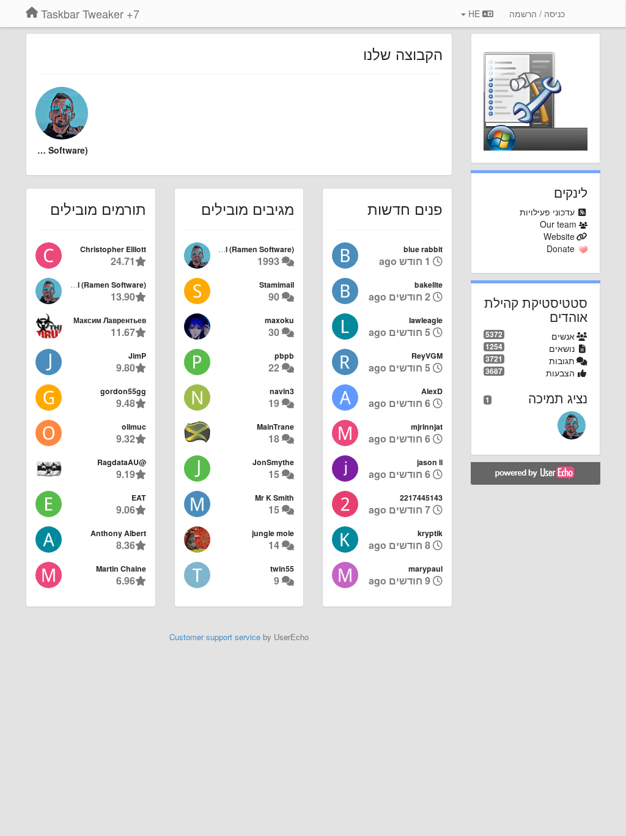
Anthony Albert (118, 533)
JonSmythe (273, 462)
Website (559, 236)
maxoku (279, 320)
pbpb (284, 355)
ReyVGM (427, 355)
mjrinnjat (427, 426)
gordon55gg (123, 391)
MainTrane (275, 426)
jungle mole (273, 533)
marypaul (425, 568)
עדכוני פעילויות (547, 212)
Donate (561, 248)
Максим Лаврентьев (109, 320)
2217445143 (421, 497)
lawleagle (426, 320)
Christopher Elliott (113, 249)
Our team (558, 224)
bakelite (428, 284)
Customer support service (214, 637)
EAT (138, 497)
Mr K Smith (274, 497)
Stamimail (276, 284)
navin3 (282, 391)
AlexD (432, 391)
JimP (137, 355)
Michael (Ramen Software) (61, 149)
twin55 (282, 568)
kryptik (430, 533)
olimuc (134, 426)
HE (474, 13)
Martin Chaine (121, 568)
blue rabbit (423, 249)
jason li (430, 462)
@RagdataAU (121, 462)
